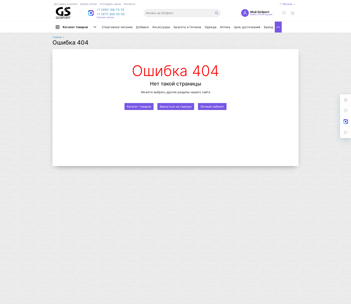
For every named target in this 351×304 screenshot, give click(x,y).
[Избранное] (284, 13)
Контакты (129, 3)
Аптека (225, 27)
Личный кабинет (212, 106)
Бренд (268, 27)
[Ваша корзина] (292, 13)
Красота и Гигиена (187, 27)
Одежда (210, 27)
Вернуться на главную (176, 106)
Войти (253, 14)
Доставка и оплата (65, 3)
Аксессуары (161, 27)
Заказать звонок (105, 17)
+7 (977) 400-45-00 (111, 14)
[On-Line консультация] (345, 121)
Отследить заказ (110, 3)
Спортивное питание (117, 27)
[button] (111, 9)
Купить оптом (88, 3)
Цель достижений (247, 27)
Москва (288, 3)
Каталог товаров (75, 27)
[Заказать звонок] (345, 132)
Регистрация (265, 14)
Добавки (142, 27)
